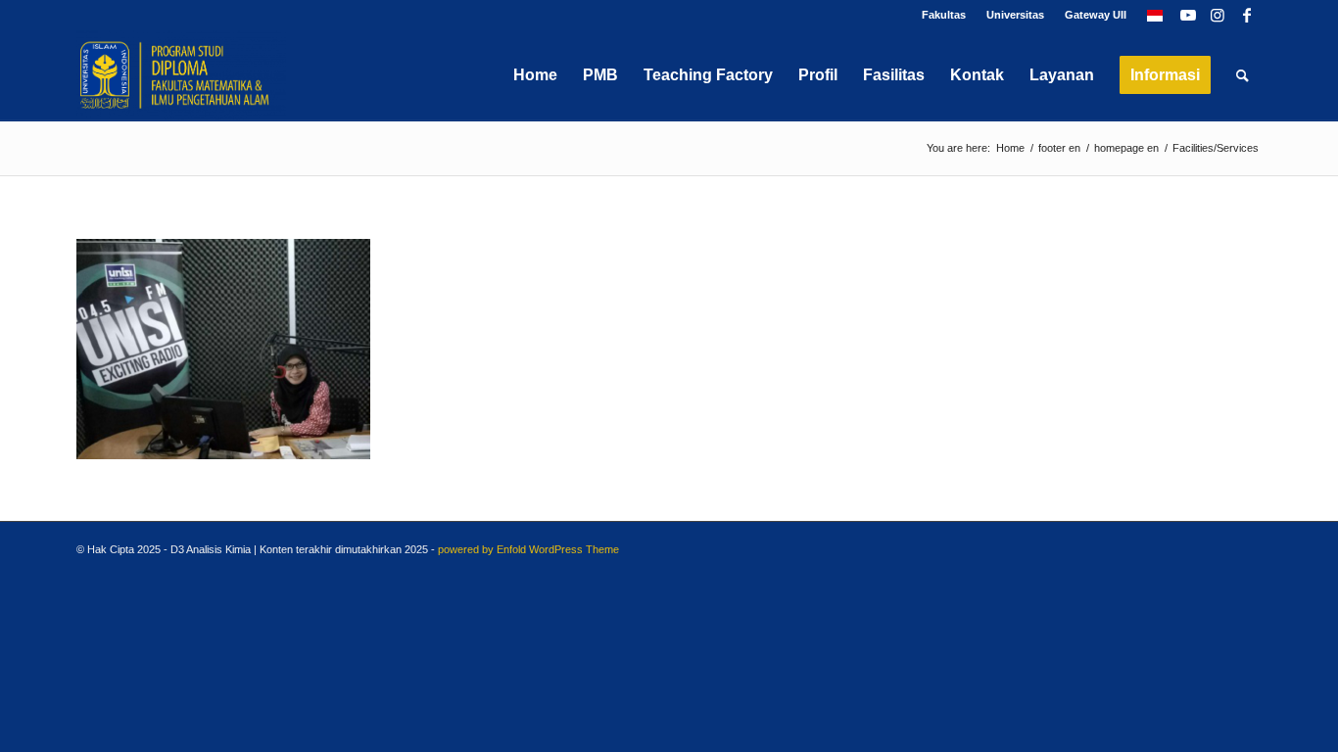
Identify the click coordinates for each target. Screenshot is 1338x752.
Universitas (1015, 15)
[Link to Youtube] (1187, 14)
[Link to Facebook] (1247, 14)
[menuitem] (944, 15)
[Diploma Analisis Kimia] (181, 75)
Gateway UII (1095, 15)
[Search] (1242, 75)
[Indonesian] (1155, 14)
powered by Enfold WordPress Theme (528, 549)
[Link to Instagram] (1217, 14)
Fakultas (944, 15)
